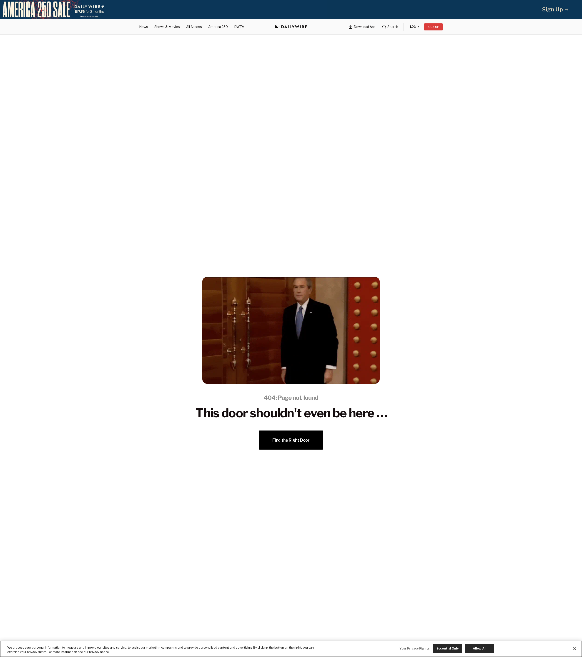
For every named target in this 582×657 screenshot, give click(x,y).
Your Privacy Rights (414, 648)
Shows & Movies (167, 27)
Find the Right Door (290, 440)
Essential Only (447, 648)
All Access (194, 27)
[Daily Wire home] (291, 26)
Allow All (479, 648)
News (143, 27)
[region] (291, 649)
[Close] (575, 649)
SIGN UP (433, 27)
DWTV (239, 27)
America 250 (218, 27)
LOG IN (414, 26)
